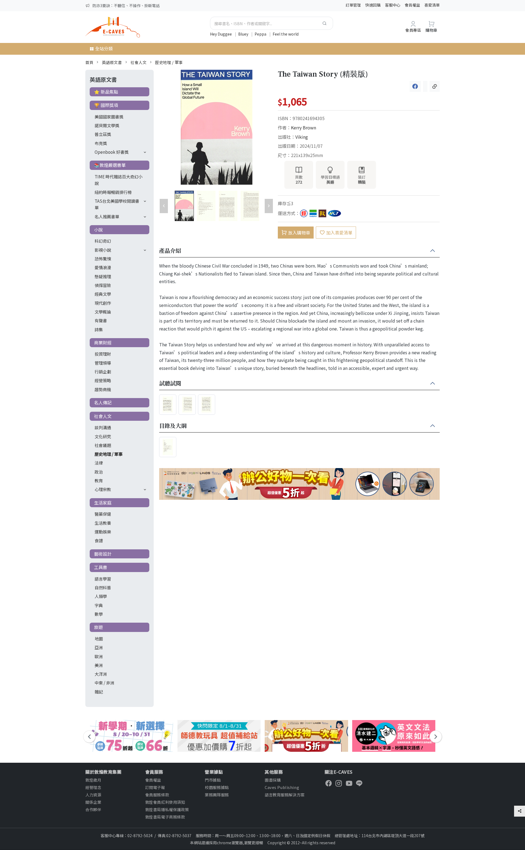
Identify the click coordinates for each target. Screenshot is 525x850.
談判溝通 (103, 427)
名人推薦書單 (107, 216)
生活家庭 (103, 502)
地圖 (99, 639)
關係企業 (93, 802)
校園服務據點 (217, 787)
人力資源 (93, 794)
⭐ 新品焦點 (106, 91)
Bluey (243, 34)
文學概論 (103, 312)
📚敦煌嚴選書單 (110, 165)
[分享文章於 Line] (425, 86)
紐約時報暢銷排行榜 (113, 192)
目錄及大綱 (172, 426)
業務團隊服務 (217, 794)
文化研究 (103, 436)
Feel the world (286, 34)
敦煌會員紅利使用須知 (165, 802)
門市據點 (213, 780)
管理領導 (103, 363)
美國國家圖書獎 (109, 117)
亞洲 (99, 647)
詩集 (99, 329)
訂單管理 (353, 5)
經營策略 (103, 380)
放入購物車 (299, 232)
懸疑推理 (103, 276)
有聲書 (101, 320)
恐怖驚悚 (103, 259)
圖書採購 (273, 780)
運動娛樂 (103, 532)
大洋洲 (101, 674)
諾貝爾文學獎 (107, 125)
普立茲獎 (103, 134)
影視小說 (103, 250)
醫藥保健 (103, 514)
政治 (99, 472)
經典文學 (103, 294)
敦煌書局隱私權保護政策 (167, 809)
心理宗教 (103, 489)
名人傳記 (103, 402)
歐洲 (99, 656)
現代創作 (103, 303)
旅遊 (98, 627)
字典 (99, 605)
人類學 (101, 596)
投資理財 (103, 354)
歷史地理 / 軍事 (169, 62)
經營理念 (93, 787)
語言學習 (103, 579)
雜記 (99, 692)
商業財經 (103, 342)
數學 (99, 614)
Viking (301, 137)
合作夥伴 (93, 809)
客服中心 (392, 5)
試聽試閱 (170, 383)
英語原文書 (112, 62)
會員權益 (412, 5)
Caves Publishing (282, 787)
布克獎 (101, 143)
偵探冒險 (103, 285)
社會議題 (103, 445)
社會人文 (138, 62)
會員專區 (413, 30)
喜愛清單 (432, 5)
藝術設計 (103, 553)
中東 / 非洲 (104, 683)
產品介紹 (170, 250)
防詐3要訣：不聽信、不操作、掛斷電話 (126, 5)
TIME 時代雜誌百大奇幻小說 (118, 179)
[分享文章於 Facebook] (415, 86)
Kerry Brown (303, 127)
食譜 (99, 540)
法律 (99, 463)
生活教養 (103, 523)
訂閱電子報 (155, 787)
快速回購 (373, 5)
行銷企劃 (103, 372)
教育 (99, 480)
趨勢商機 (103, 389)
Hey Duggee (221, 34)
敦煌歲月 (93, 780)
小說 (98, 229)
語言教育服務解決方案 (285, 794)
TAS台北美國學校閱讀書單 (117, 204)
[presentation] (89, 736)
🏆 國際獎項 (106, 105)
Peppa (261, 34)
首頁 (89, 62)
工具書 (100, 567)
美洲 (99, 665)
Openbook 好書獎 (112, 152)
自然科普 (103, 587)
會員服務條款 (157, 794)
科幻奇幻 (103, 241)
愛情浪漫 (103, 267)
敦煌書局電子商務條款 (165, 817)
